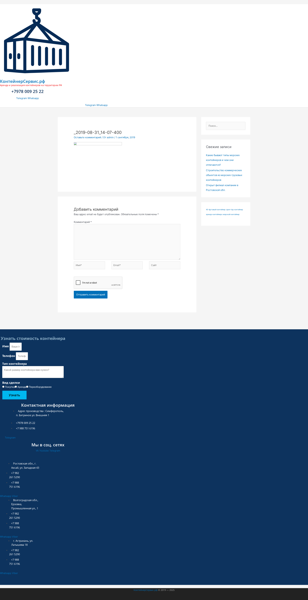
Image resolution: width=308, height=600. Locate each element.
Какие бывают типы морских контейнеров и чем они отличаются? (223, 160)
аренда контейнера (214, 214)
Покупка (10, 386)
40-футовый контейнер (216, 210)
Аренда (21, 386)
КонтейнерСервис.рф (146, 589)
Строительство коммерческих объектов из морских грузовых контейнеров (224, 175)
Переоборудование (40, 386)
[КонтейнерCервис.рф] (36, 74)
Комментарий (83, 221)
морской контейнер (231, 214)
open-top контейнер (234, 210)
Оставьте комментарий (87, 137)
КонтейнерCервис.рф (22, 81)
